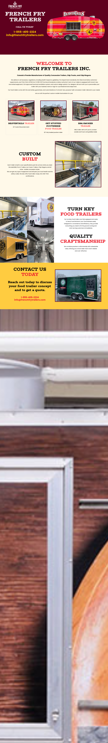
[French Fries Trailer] (15, 5)
